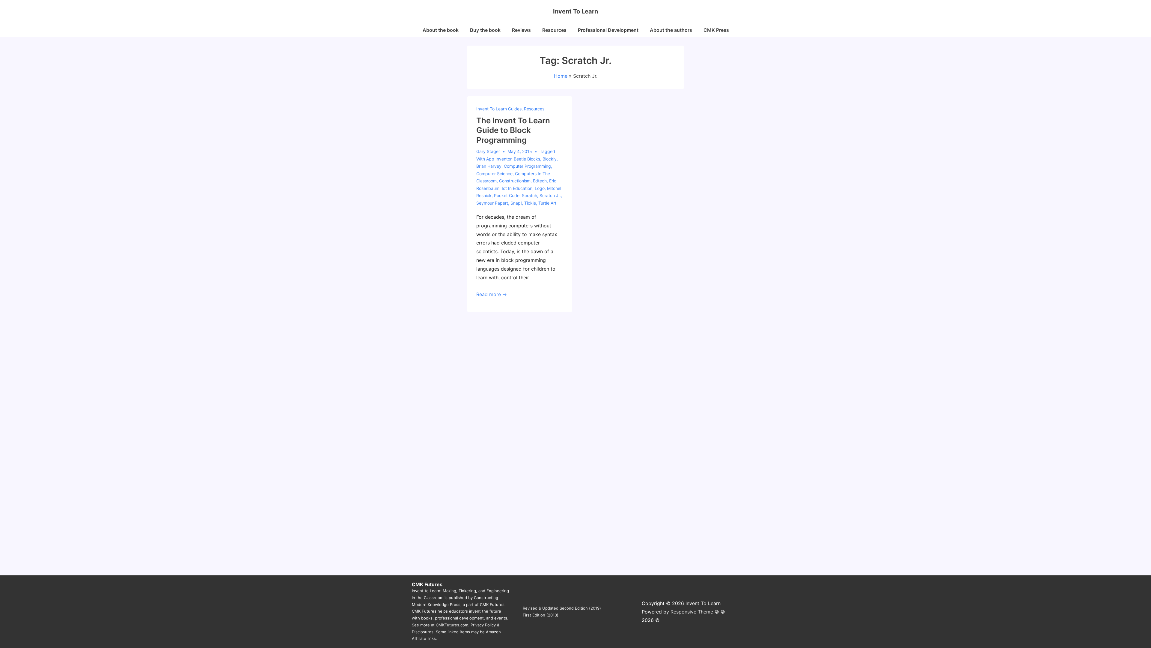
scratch (529, 195)
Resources (554, 30)
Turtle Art (547, 203)
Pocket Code (506, 195)
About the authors (671, 30)
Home (560, 76)
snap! (516, 203)
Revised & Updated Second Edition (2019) (562, 608)
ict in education (517, 188)
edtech (540, 180)
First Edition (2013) (540, 615)
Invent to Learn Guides (499, 108)
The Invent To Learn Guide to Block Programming (513, 130)
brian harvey (488, 166)
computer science (494, 173)
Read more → (491, 294)
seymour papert (492, 203)
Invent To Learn (575, 11)
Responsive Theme (692, 612)
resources (534, 108)
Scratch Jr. (550, 195)
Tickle (530, 203)
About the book (441, 30)
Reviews (521, 30)
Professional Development (608, 30)
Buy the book (485, 30)
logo (540, 188)
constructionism (515, 180)
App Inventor (498, 158)
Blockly (550, 158)
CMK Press (716, 30)
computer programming (527, 166)
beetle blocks (527, 158)
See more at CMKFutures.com (440, 624)
